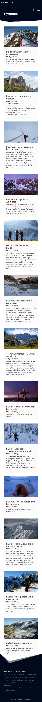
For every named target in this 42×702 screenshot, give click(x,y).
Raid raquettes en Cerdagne (19, 147)
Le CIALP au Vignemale (17, 199)
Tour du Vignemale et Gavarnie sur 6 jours (23, 674)
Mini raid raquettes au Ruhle (19, 643)
